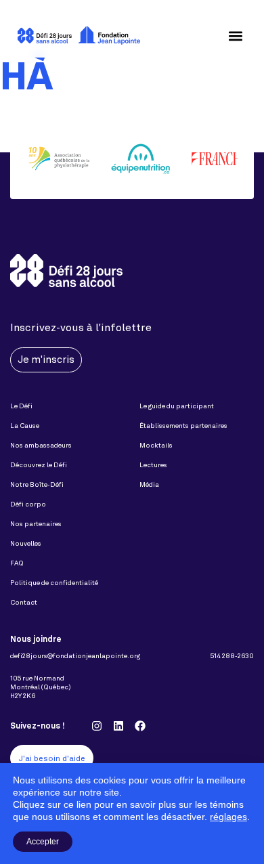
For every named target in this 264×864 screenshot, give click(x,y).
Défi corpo (28, 504)
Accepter (42, 841)
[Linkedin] (118, 725)
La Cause (24, 425)
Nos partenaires (36, 523)
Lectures (153, 464)
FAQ (17, 563)
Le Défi (21, 406)
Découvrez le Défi (38, 464)
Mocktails (156, 445)
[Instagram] (96, 725)
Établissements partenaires (183, 425)
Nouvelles (25, 543)
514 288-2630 (232, 655)
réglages (228, 816)
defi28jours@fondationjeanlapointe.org (75, 655)
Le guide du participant (176, 406)
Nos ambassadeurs (41, 445)
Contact (23, 602)
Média (149, 484)
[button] (235, 35)
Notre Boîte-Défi (37, 484)
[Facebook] (140, 725)
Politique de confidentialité (54, 582)
